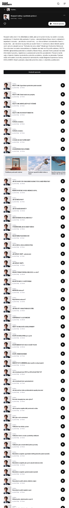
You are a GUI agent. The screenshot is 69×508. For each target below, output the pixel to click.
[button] (58, 3)
